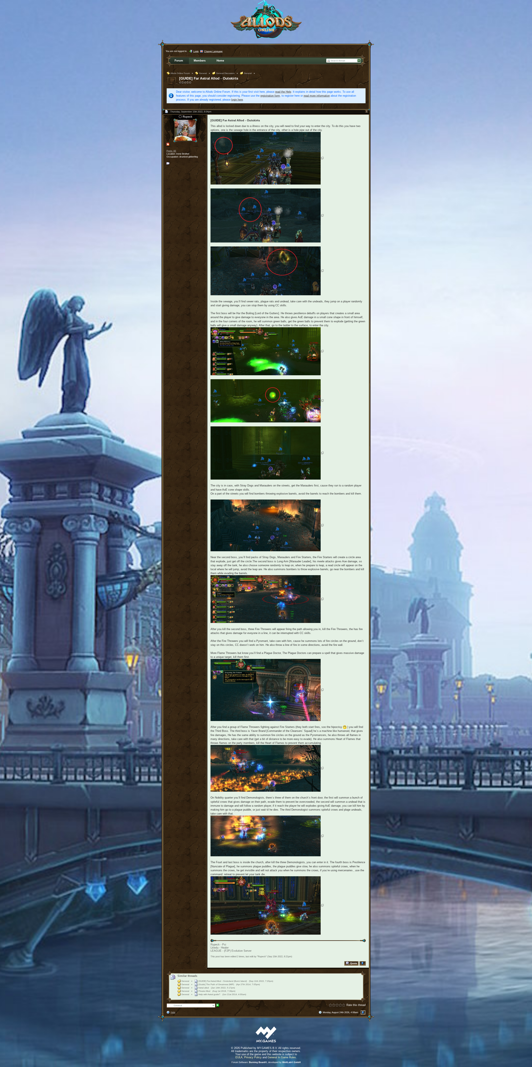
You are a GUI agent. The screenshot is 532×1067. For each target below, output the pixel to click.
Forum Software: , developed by (266, 1062)
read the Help (283, 91)
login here (237, 99)
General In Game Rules (282, 1057)
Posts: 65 (171, 151)
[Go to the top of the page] (363, 963)
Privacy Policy (253, 1057)
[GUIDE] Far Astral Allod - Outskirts (208, 78)
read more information (317, 95)
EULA (239, 1057)
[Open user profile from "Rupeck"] (185, 130)
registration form (270, 95)
